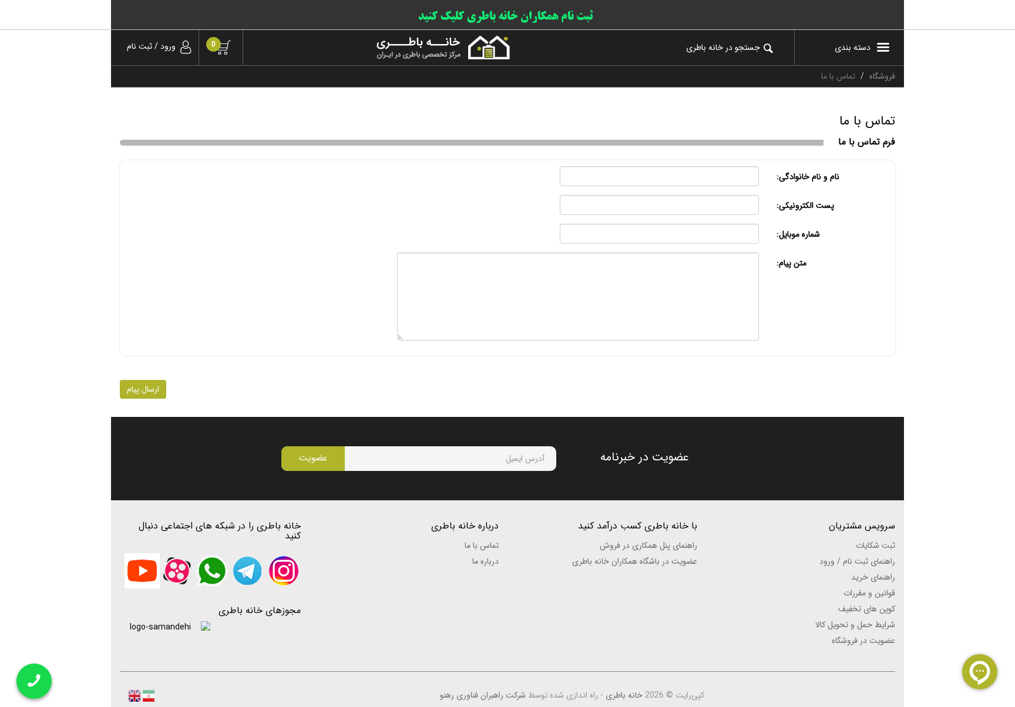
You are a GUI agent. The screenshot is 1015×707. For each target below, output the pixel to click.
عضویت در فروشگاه (863, 641)
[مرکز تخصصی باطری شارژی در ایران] (385, 47)
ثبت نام (139, 46)
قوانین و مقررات (869, 593)
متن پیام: (791, 263)
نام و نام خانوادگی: (808, 176)
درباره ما (485, 561)
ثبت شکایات (875, 545)
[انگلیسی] (134, 695)
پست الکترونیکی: (805, 205)
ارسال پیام (143, 389)
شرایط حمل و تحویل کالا (855, 625)
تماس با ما (482, 545)
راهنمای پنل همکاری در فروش (648, 545)
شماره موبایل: (798, 234)
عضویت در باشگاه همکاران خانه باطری (634, 561)
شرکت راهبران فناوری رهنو (483, 695)
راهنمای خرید (873, 577)
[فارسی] (147, 695)
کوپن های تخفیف (866, 609)
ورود (168, 46)
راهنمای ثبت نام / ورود (857, 561)
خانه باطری (624, 695)
